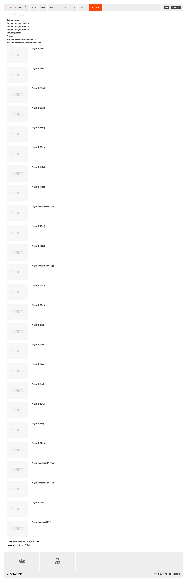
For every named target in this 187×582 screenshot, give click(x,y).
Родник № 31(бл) (38, 167)
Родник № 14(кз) (38, 502)
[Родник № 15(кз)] (19, 76)
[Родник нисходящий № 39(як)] (19, 215)
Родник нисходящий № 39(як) (43, 206)
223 (26, 545)
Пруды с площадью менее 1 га (18, 29)
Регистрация (176, 7)
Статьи (64, 7)
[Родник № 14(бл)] (19, 195)
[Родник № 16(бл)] (19, 254)
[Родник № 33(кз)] (19, 293)
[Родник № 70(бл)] (19, 136)
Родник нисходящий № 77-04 (43, 482)
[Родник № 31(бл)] (19, 175)
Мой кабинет (96, 7)
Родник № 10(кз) (38, 48)
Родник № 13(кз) (38, 364)
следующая (31, 542)
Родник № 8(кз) (38, 384)
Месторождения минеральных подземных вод (24, 42)
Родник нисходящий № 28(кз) (43, 463)
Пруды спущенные (14, 32)
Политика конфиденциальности (167, 574)
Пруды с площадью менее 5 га (18, 26)
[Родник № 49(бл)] (19, 412)
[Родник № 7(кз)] (19, 432)
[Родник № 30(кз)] (19, 155)
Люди (43, 7)
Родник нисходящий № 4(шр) (43, 265)
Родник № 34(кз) (38, 443)
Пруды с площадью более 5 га (18, 23)
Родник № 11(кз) (38, 344)
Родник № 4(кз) (38, 324)
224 (29, 545)
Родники (10, 36)
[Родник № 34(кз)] (19, 451)
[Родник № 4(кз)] (19, 333)
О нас (73, 7)
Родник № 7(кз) (38, 423)
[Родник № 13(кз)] (19, 372)
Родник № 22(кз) (38, 305)
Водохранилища (13, 20)
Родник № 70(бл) (38, 127)
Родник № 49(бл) (38, 403)
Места (34, 7)
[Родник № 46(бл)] (19, 234)
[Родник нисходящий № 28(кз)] (19, 471)
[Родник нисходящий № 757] (19, 530)
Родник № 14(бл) (38, 186)
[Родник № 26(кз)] (19, 96)
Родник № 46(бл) (38, 226)
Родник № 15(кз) (38, 68)
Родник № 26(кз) (38, 88)
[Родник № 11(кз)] (19, 353)
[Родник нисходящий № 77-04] (19, 491)
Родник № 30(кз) (38, 147)
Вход (166, 7)
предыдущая (19, 542)
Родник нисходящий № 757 (42, 522)
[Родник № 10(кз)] (19, 57)
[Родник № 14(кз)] (19, 511)
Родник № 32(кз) (38, 107)
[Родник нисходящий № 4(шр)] (19, 274)
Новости (83, 7)
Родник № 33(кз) (38, 285)
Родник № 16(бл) (38, 245)
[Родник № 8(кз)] (19, 392)
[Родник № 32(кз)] (19, 116)
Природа (53, 7)
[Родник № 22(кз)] (19, 313)
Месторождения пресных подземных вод (22, 39)
